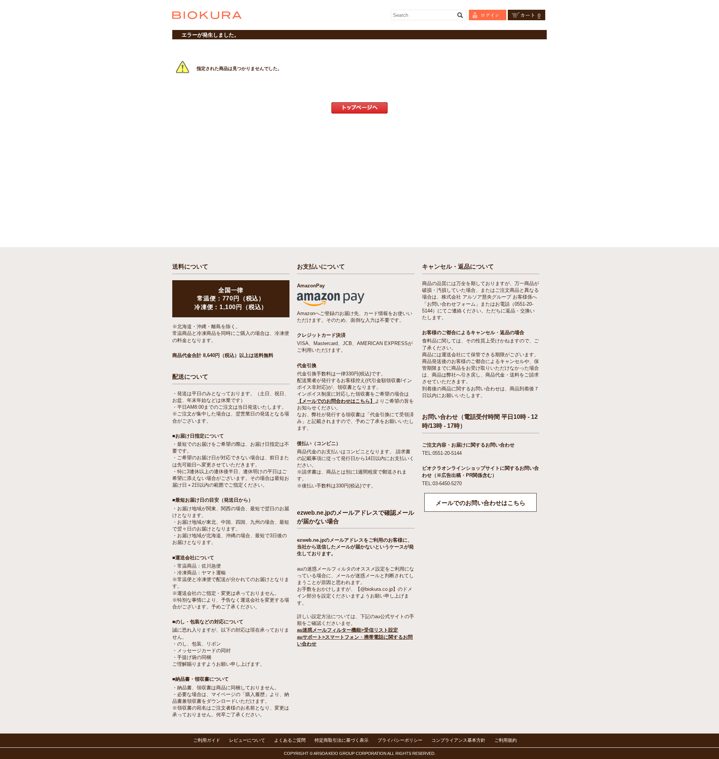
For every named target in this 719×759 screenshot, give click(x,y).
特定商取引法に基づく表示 (341, 740)
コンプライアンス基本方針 (458, 740)
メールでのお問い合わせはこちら (480, 503)
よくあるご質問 (290, 740)
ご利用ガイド (206, 740)
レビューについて (247, 740)
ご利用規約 (505, 740)
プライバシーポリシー (399, 740)
